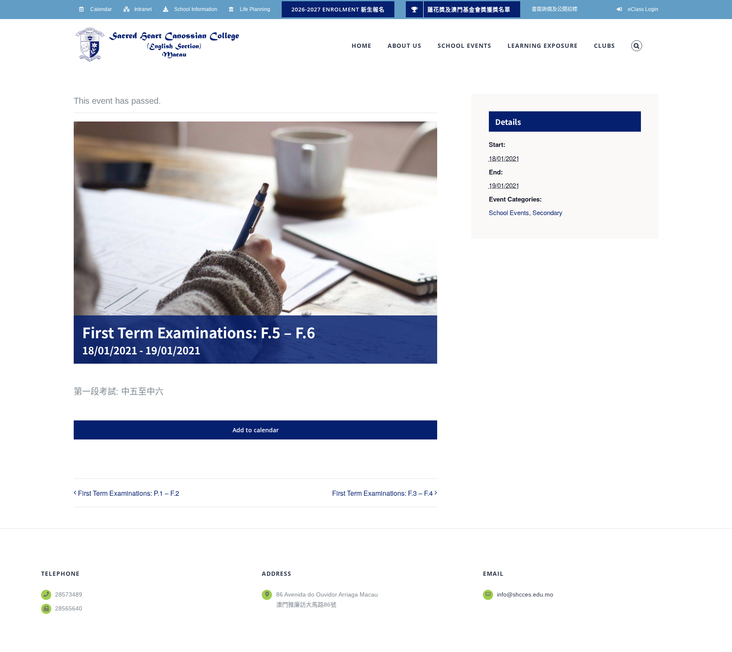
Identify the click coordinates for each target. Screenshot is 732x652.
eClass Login (643, 9)
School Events (509, 212)
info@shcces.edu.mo (525, 594)
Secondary (547, 212)
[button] (636, 45)
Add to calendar (256, 430)
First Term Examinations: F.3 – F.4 (382, 493)
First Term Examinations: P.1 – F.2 (128, 493)
